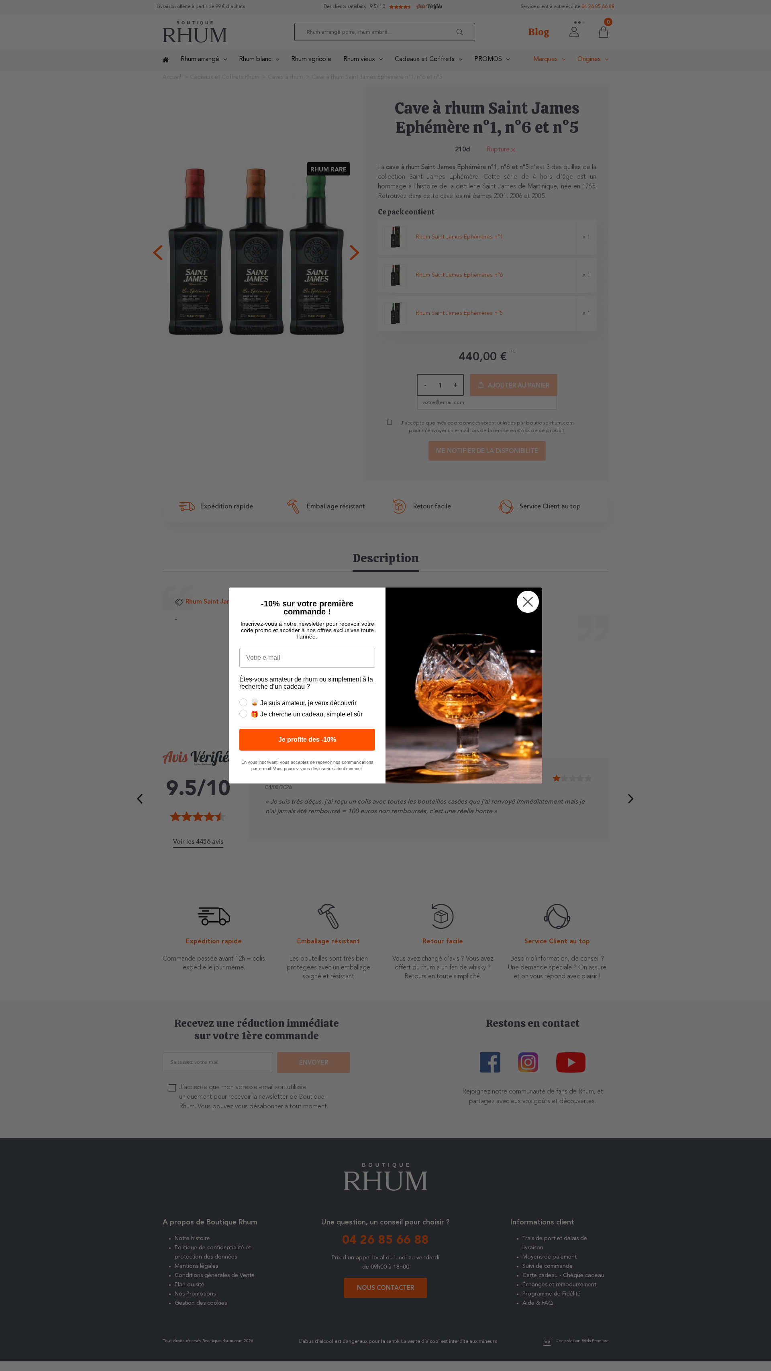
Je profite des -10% (307, 739)
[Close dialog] (528, 602)
